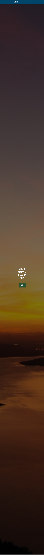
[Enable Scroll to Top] (41, 552)
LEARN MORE (22, 288)
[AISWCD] (16, 2)
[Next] (42, 277)
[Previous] (1, 277)
